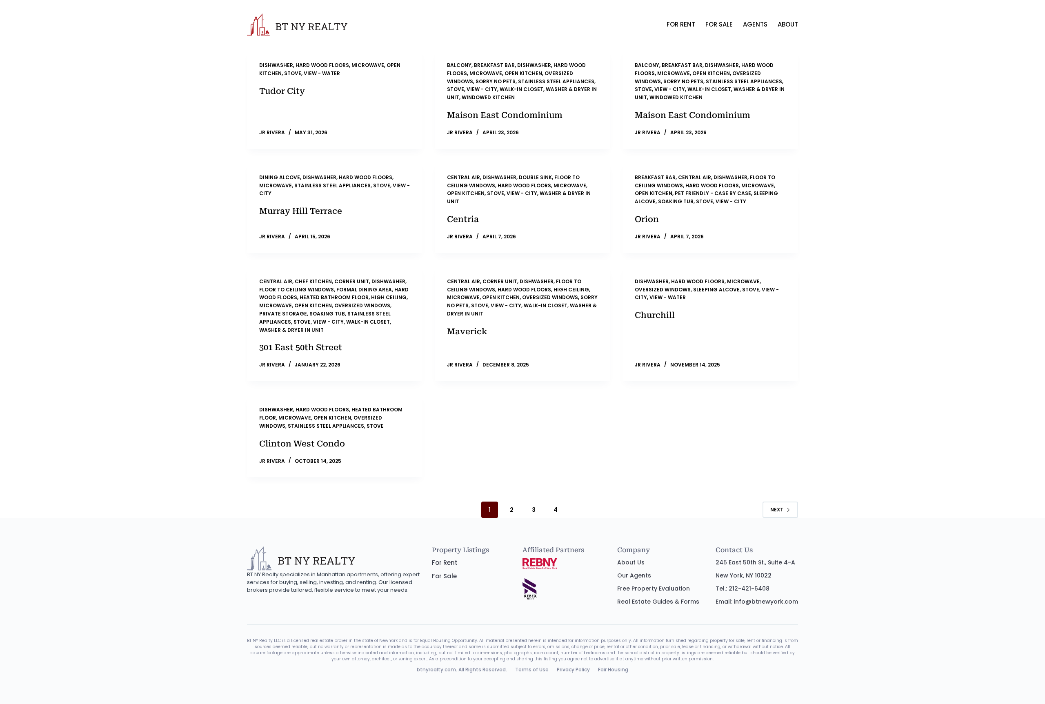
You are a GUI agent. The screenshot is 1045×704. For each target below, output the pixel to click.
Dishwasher (276, 65)
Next (776, 509)
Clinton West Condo (302, 444)
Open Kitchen (523, 73)
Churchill (655, 315)
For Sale (719, 24)
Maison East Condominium (505, 115)
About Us (631, 562)
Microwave (367, 65)
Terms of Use (532, 669)
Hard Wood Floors (322, 65)
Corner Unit (351, 281)
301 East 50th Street (300, 347)
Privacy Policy (573, 669)
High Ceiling (389, 297)
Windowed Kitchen (488, 97)
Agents (755, 24)
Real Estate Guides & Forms (658, 601)
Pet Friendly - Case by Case (713, 193)
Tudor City (282, 91)
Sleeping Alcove (716, 289)
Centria (463, 219)
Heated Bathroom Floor (334, 297)
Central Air (463, 177)
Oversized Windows (362, 305)
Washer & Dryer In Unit (291, 329)
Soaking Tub (676, 201)
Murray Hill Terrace (300, 211)
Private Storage (283, 313)
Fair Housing (613, 669)
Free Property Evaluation (653, 588)
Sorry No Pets (496, 81)
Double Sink (535, 177)
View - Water (322, 73)
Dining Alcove (279, 177)
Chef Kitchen (313, 281)
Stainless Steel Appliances (556, 81)
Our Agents (634, 575)
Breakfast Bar (494, 65)
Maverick (467, 331)
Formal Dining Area (364, 289)
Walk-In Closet (521, 89)
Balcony (459, 65)
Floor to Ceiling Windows (296, 289)
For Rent (681, 24)
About (788, 24)
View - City (482, 89)
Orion (647, 219)
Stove (292, 73)
